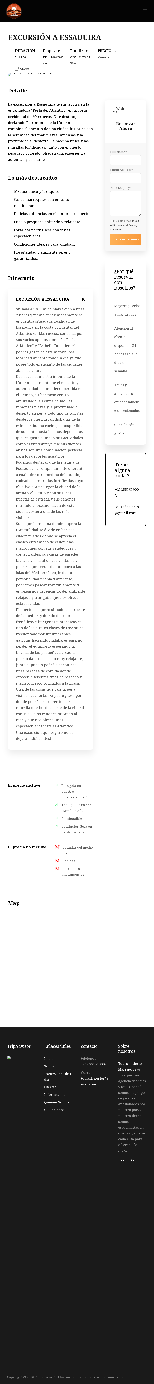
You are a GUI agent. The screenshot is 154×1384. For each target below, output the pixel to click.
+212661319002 (94, 1064)
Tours (49, 1066)
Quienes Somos (56, 1102)
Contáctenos (54, 1109)
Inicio (48, 1058)
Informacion (54, 1094)
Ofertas (50, 1087)
